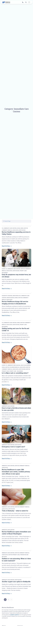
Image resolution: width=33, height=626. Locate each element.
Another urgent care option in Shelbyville (16, 582)
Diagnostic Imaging (7, 295)
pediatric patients (14, 614)
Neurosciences (11, 297)
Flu (6, 268)
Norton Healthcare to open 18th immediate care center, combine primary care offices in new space (16, 472)
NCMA (18, 228)
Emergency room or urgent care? (13, 447)
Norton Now (22, 230)
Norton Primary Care (14, 554)
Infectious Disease (25, 365)
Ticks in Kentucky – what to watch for (15, 511)
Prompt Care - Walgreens (16, 371)
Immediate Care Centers (10, 228)
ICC (3, 228)
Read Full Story (6, 246)
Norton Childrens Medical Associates (15, 367)
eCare (3, 268)
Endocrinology (17, 295)
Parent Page (7, 221)
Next (11, 599)
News (22, 228)
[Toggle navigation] (29, 2)
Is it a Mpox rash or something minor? (15, 373)
